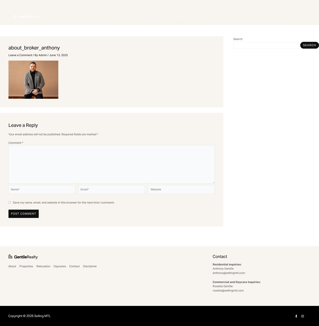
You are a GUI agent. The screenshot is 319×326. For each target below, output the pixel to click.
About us (124, 16)
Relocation (164, 16)
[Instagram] (302, 316)
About (12, 266)
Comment (15, 143)
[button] (150, 16)
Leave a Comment (20, 55)
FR (303, 16)
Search (238, 39)
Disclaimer (90, 266)
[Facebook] (296, 316)
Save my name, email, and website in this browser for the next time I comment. (63, 202)
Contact (198, 16)
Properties (141, 16)
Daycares (182, 16)
